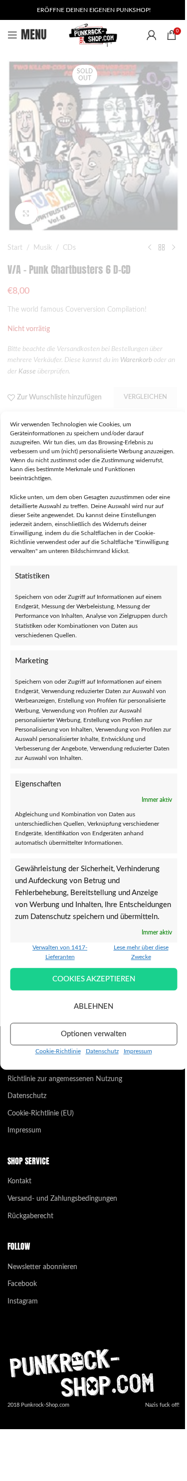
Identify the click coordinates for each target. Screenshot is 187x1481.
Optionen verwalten (93, 1034)
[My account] (152, 35)
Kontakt (19, 1181)
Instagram (22, 1301)
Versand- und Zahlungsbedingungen (62, 1198)
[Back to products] (162, 248)
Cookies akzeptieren (93, 979)
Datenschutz (102, 1051)
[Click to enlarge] (26, 213)
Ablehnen (93, 1006)
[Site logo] (93, 34)
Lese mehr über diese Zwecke (141, 952)
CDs (69, 247)
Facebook (22, 1284)
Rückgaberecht (30, 1216)
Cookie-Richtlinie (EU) (40, 1113)
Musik (42, 247)
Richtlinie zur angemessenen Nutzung (64, 1079)
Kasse (27, 371)
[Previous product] (150, 248)
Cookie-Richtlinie (58, 1051)
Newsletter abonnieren (42, 1267)
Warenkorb (136, 360)
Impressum (138, 1051)
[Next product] (174, 248)
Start (14, 247)
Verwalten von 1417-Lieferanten (59, 952)
